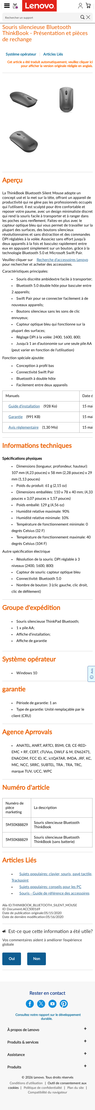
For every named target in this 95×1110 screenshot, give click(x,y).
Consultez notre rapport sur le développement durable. (48, 1016)
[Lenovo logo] (39, 6)
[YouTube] (52, 1005)
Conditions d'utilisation (26, 1083)
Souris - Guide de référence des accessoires (54, 893)
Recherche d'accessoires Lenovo (62, 260)
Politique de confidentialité (43, 1088)
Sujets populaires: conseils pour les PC (50, 887)
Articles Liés (53, 54)
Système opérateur (21, 54)
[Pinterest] (64, 1005)
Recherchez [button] (82, 17)
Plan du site (75, 1088)
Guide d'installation (24, 406)
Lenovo (39, 1077)
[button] (6, 6)
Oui (12, 959)
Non (36, 959)
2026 (29, 1077)
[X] (41, 1005)
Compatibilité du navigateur (47, 1092)
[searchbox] (47, 17)
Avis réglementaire (24, 427)
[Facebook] (30, 1005)
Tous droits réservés (59, 1077)
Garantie (16, 417)
